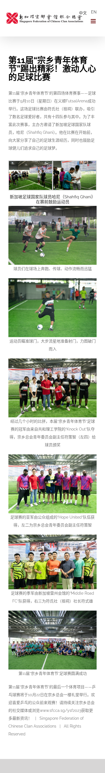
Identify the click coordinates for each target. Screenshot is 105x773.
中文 (83, 13)
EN (94, 12)
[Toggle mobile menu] (94, 21)
